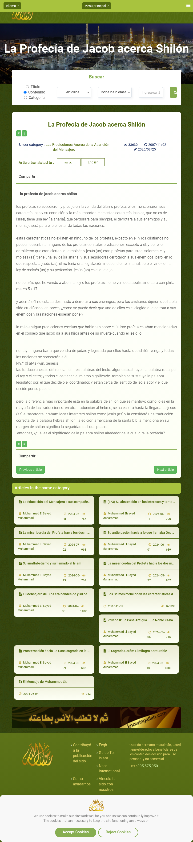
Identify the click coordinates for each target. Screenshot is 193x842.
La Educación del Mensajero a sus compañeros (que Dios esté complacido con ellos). (86, 502)
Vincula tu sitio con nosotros (107, 784)
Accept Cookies (76, 832)
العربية (68, 162)
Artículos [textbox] (72, 92)
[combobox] (74, 92)
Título (35, 87)
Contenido (36, 92)
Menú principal (95, 6)
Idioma (11, 6)
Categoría (37, 97)
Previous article (30, 469)
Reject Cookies (118, 832)
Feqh (103, 745)
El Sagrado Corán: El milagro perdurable (137, 651)
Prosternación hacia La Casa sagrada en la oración (61, 651)
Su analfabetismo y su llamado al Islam (52, 563)
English (93, 162)
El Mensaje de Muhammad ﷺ (45, 682)
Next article (165, 469)
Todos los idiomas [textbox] (113, 92)
